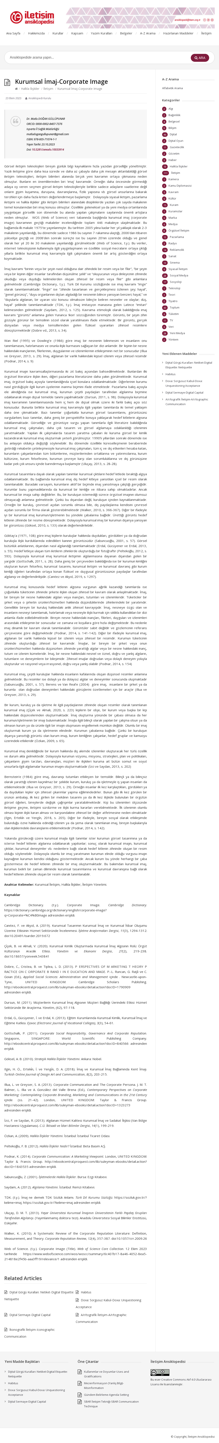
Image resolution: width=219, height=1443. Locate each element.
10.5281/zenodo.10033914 (48, 149)
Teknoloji (174, 288)
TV (171, 320)
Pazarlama (177, 237)
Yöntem (173, 339)
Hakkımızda (36, 33)
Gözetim (174, 153)
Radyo (173, 243)
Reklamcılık (177, 250)
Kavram (174, 192)
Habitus (86, 1292)
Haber (173, 160)
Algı (171, 109)
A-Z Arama (147, 33)
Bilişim (172, 128)
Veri (171, 327)
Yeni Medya (177, 333)
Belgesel (174, 121)
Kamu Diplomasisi (180, 185)
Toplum (174, 307)
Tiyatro (173, 301)
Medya (173, 224)
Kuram (174, 205)
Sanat (172, 256)
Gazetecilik (177, 147)
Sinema (175, 262)
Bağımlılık (175, 115)
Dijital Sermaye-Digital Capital (29, 1315)
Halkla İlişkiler (30, 89)
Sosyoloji (176, 282)
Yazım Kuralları (101, 33)
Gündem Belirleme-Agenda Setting (106, 1395)
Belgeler (126, 33)
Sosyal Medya (179, 275)
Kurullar (58, 33)
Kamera (174, 179)
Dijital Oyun (176, 141)
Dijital (173, 134)
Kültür (172, 198)
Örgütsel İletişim (179, 230)
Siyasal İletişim (178, 269)
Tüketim (174, 314)
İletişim (206, 33)
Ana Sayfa (13, 33)
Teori (172, 295)
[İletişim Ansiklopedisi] (109, 17)
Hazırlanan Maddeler (178, 33)
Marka (173, 218)
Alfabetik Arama (172, 88)
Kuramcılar (175, 211)
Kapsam (77, 33)
